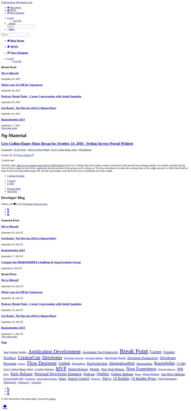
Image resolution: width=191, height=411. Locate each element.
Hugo (53, 399)
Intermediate (144, 363)
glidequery (24, 382)
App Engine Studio (14, 352)
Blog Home (15, 7)
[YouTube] (8, 214)
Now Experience (141, 368)
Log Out (17, 20)
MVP (61, 368)
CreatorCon (29, 357)
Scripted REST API (13, 378)
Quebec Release (122, 374)
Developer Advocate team (35, 204)
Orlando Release (166, 369)
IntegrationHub (122, 363)
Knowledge (164, 363)
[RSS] (8, 209)
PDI (180, 369)
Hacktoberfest (97, 363)
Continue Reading (15, 176)
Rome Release (151, 374)
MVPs (13, 10)
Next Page (12, 191)
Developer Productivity (142, 358)
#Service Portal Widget (38, 150)
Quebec (103, 373)
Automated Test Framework (100, 352)
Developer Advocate (73, 358)
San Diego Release (173, 374)
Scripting (30, 378)
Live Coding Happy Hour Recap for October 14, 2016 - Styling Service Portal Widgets (67, 143)
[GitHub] (8, 212)
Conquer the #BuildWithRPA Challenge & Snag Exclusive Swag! (41, 262)
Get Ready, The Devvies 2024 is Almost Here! (28, 108)
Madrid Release (78, 369)
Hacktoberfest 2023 (13, 119)
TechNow (95, 379)
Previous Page (14, 189)
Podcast (89, 374)
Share (62, 378)
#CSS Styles (20, 150)
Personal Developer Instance (58, 374)
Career (156, 351)
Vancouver (9, 382)
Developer (52, 357)
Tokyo (106, 378)
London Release (44, 369)
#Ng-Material (85, 150)
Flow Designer (17, 13)
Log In (10, 18)
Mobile (94, 369)
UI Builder (121, 378)
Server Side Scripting (47, 379)
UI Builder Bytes (143, 378)
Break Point (134, 351)
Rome (138, 374)
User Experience (167, 378)
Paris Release (22, 374)
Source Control (78, 378)
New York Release (112, 369)
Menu (11, 29)
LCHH (10, 183)
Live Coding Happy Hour (18, 369)
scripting (36, 382)
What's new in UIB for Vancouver (22, 84)
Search (12, 23)
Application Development (54, 351)
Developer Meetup (94, 358)
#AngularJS (6, 150)
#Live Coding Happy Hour (64, 150)
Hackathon (78, 363)
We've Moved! (10, 73)
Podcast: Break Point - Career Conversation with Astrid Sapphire (41, 96)
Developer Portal (115, 358)
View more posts (9, 128)
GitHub (64, 363)
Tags (4, 342)
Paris (6, 374)
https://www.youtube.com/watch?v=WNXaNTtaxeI (41, 165)
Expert (21, 363)
